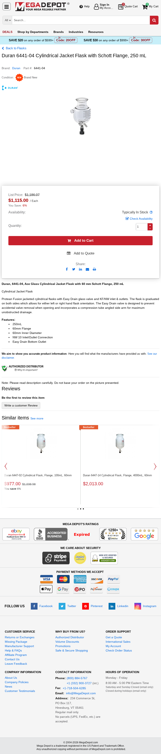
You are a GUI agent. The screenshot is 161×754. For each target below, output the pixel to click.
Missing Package (16, 641)
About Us (11, 677)
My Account (113, 646)
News (8, 686)
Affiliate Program (16, 655)
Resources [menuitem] (96, 32)
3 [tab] (83, 510)
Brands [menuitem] (58, 32)
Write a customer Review (21, 405)
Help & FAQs (13, 650)
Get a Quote (114, 637)
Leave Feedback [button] (16, 663)
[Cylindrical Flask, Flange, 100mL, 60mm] (41, 443)
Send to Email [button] (87, 269)
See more (36, 418)
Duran (16, 68)
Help (87, 6)
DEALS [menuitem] (7, 32)
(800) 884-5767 (77, 678)
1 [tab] (77, 510)
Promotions (62, 646)
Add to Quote (84, 253)
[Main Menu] (7, 6)
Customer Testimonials (20, 691)
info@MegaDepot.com (81, 693)
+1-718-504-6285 (74, 688)
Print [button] (94, 269)
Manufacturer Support (19, 646)
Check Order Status (119, 650)
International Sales (118, 641)
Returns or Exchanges (19, 637)
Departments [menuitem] (32, 32)
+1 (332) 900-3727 (79, 683)
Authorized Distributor (69, 637)
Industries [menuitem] (76, 32)
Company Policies (17, 682)
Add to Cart (83, 241)
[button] (151, 212)
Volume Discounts (67, 641)
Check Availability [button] (141, 218)
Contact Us (12, 659)
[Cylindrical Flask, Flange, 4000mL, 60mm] (119, 443)
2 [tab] (80, 510)
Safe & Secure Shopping (71, 650)
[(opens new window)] (64, 534)
